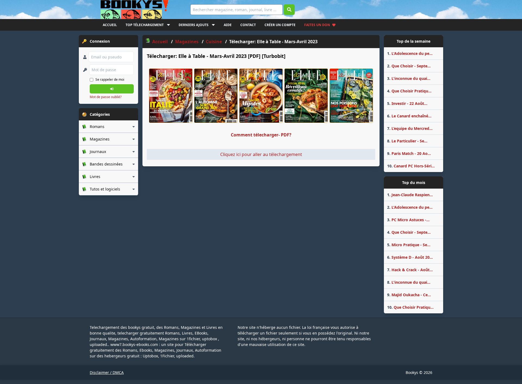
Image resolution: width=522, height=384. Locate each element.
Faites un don (317, 25)
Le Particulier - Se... (407, 140)
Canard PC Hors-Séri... (411, 165)
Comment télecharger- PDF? (261, 135)
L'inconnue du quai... (408, 78)
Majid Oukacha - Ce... (409, 294)
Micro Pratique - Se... (408, 244)
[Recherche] (289, 9)
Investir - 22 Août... (407, 103)
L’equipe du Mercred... (410, 128)
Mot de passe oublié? (106, 97)
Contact (248, 25)
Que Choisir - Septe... (409, 65)
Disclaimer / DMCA (107, 372)
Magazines (186, 42)
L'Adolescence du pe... (410, 53)
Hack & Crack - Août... (410, 269)
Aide (228, 25)
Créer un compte (280, 25)
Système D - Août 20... (410, 257)
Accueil (110, 25)
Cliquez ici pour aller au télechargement (261, 154)
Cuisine (214, 42)
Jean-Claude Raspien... (410, 194)
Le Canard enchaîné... (409, 115)
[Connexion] (112, 88)
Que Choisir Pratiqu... (409, 90)
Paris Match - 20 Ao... (409, 153)
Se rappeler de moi (109, 79)
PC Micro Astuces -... (408, 219)
